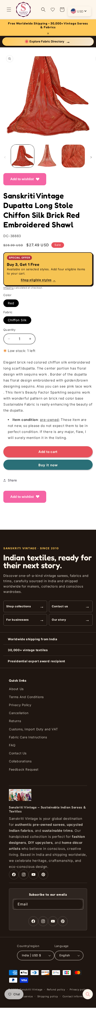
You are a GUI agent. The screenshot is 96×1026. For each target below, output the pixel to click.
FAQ (12, 745)
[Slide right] (91, 157)
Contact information (76, 996)
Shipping (8, 287)
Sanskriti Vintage (31, 989)
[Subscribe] (78, 904)
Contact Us (18, 753)
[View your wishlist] (52, 9)
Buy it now (48, 465)
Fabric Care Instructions (28, 737)
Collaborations (20, 761)
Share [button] (12, 480)
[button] (9, 9)
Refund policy (56, 989)
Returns (15, 721)
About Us (16, 689)
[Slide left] (5, 157)
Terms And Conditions (26, 697)
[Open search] (88, 994)
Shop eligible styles (38, 280)
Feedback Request (24, 769)
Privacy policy (79, 989)
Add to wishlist (22, 179)
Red (11, 303)
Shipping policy (47, 996)
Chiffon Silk (17, 320)
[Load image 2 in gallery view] (48, 156)
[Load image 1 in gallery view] (22, 156)
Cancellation (18, 713)
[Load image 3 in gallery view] (73, 156)
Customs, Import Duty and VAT (33, 729)
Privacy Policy (20, 705)
